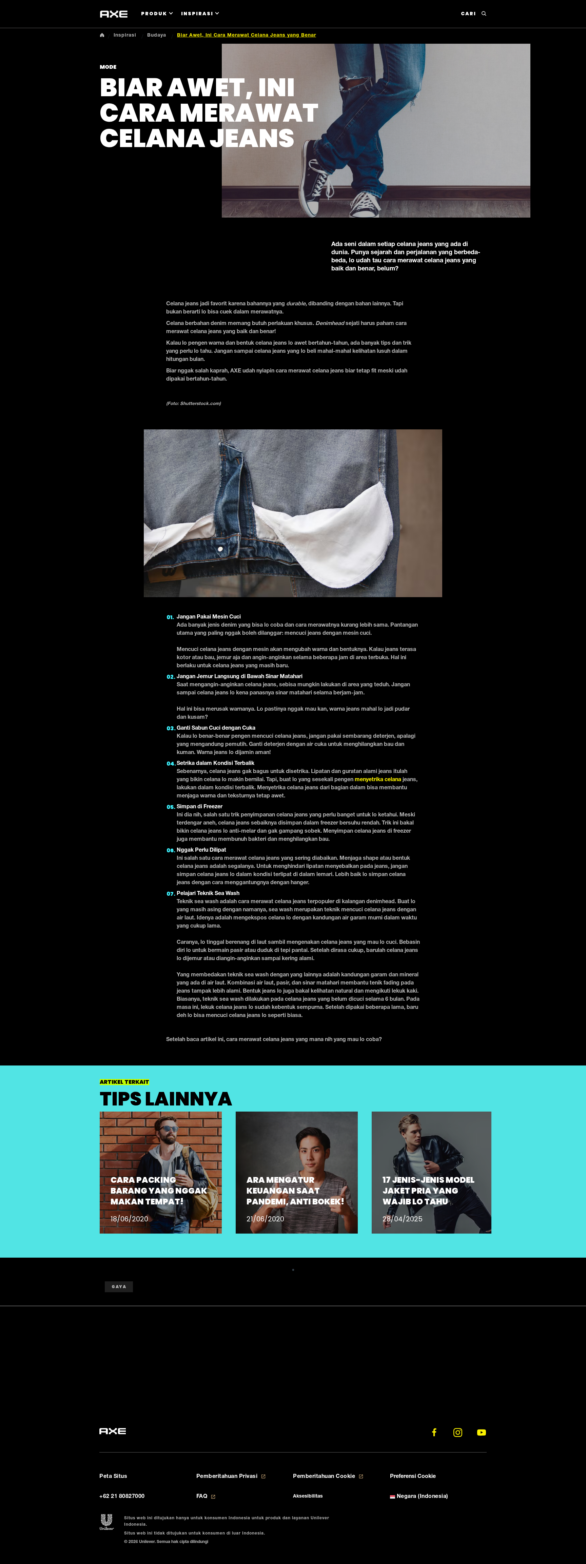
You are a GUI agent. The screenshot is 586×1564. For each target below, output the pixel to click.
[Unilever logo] (106, 1522)
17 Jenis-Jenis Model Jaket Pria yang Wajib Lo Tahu (428, 1190)
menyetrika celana (378, 780)
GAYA (119, 1286)
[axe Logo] (114, 14)
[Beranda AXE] (112, 1431)
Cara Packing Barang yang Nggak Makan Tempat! (159, 1190)
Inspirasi (197, 13)
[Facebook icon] (434, 1432)
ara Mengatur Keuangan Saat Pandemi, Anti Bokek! (295, 1190)
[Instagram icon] (458, 1432)
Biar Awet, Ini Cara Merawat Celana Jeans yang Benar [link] (246, 35)
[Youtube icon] (481, 1432)
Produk (154, 13)
